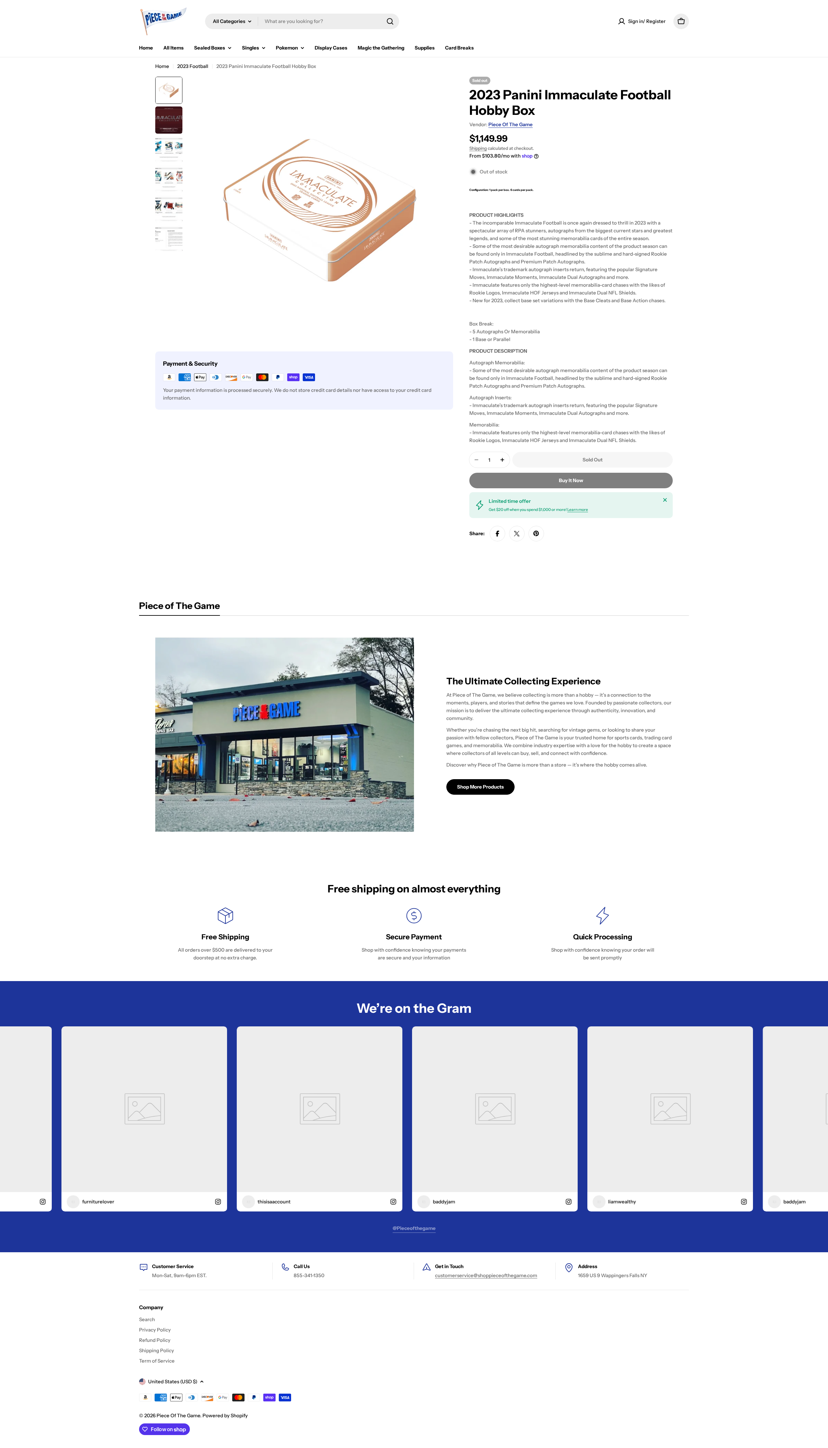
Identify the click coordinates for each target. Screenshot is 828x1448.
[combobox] (302, 21)
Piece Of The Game (510, 124)
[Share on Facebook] (497, 533)
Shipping (478, 148)
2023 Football (192, 66)
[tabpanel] (414, 734)
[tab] (179, 608)
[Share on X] (517, 533)
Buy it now (571, 480)
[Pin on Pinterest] (536, 533)
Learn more (577, 509)
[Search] (390, 21)
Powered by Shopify (225, 1415)
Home (162, 66)
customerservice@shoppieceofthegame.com (486, 1275)
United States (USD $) (172, 1381)
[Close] (665, 500)
